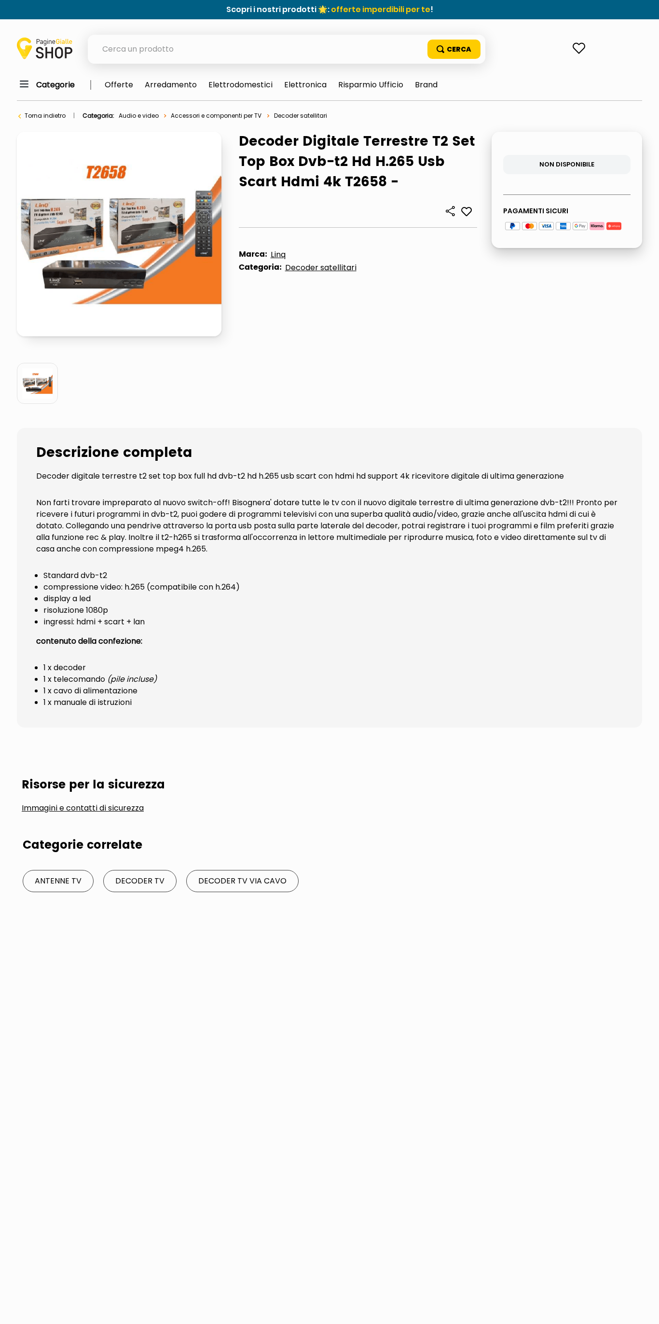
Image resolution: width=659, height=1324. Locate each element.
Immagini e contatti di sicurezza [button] (83, 808)
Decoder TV (140, 880)
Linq (278, 254)
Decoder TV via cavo (242, 880)
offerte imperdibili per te (380, 9)
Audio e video (139, 115)
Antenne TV (58, 880)
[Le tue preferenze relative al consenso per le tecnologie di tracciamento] (642, 1307)
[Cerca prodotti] (454, 49)
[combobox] (286, 49)
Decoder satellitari (300, 115)
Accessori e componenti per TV (216, 115)
